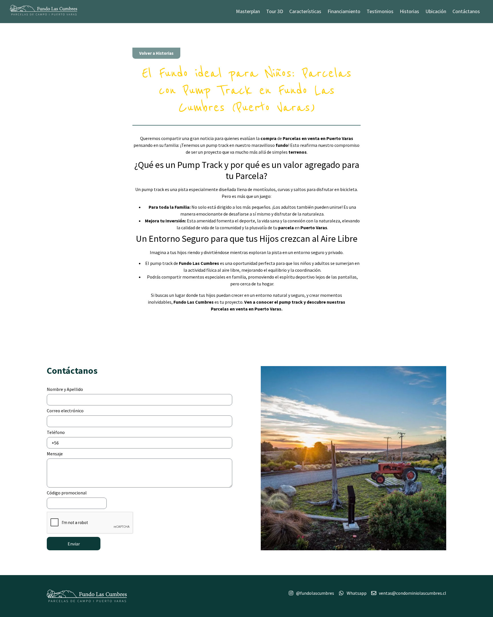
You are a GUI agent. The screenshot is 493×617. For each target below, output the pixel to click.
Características (305, 11)
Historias (409, 11)
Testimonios (380, 11)
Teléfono (56, 432)
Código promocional (67, 493)
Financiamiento (344, 11)
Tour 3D (274, 11)
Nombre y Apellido (65, 389)
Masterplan (248, 11)
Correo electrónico (65, 410)
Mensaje (55, 453)
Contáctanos (466, 11)
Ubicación (435, 11)
